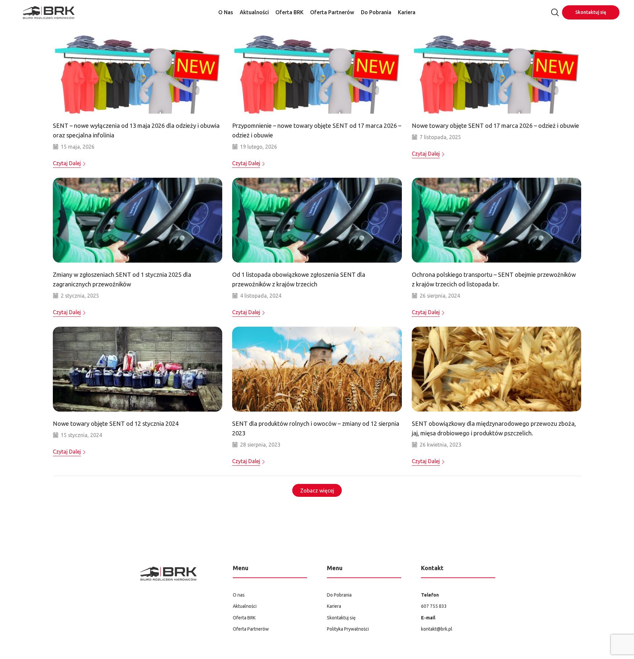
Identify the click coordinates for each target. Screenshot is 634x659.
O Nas (225, 12)
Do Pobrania (376, 12)
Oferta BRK (289, 12)
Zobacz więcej (317, 491)
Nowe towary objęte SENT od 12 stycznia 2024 (116, 423)
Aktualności (254, 12)
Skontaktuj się (590, 12)
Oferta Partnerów (332, 12)
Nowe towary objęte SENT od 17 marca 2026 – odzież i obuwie (495, 125)
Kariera (406, 12)
